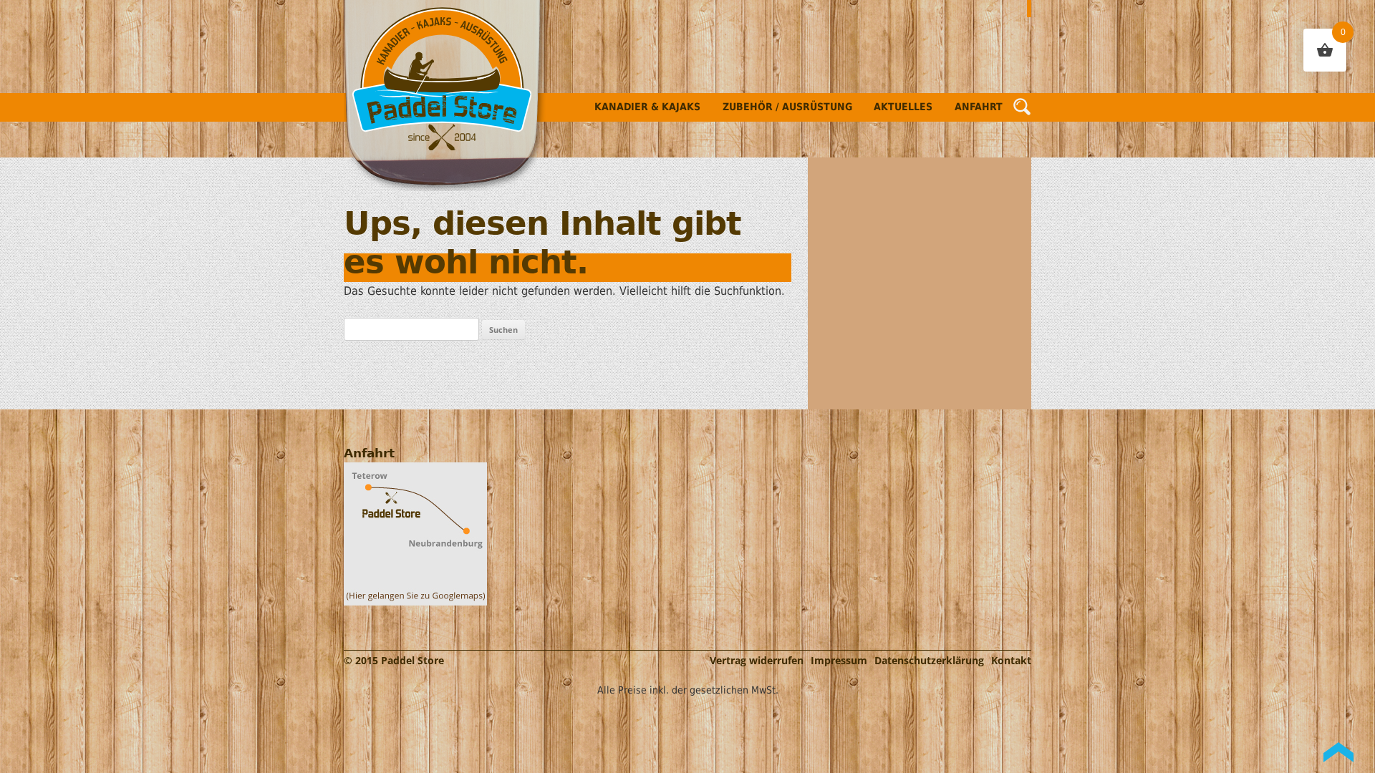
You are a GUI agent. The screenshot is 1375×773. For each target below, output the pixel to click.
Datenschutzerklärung (929, 660)
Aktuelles (903, 106)
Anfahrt (979, 106)
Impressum (839, 660)
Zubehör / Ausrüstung (787, 106)
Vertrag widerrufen (757, 660)
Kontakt (1011, 660)
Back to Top (1338, 752)
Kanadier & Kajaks (647, 106)
